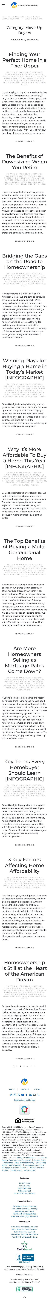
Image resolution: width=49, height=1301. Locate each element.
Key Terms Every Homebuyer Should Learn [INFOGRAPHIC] (24, 770)
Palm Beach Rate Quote (24, 1211)
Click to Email (24, 1186)
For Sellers (11, 180)
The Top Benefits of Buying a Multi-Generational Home (24, 549)
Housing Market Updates (28, 390)
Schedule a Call (24, 1191)
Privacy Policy (15, 1170)
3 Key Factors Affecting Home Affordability (24, 865)
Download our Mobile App (24, 1100)
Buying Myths (21, 76)
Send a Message (24, 1188)
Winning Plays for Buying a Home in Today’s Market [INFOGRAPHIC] (24, 369)
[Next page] (35, 1066)
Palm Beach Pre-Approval (24, 1232)
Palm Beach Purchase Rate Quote (24, 1234)
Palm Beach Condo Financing (21, 80)
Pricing (34, 485)
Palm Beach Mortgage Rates (30, 184)
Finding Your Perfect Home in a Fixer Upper (24, 60)
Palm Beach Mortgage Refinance (24, 1216)
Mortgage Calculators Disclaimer (15, 1168)
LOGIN (37, 1089)
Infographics (12, 392)
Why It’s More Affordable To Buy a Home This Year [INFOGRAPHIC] (24, 457)
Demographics (23, 178)
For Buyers (19, 78)
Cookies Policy (40, 1160)
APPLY (12, 1089)
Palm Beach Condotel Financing (24, 1209)
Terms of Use (30, 1170)
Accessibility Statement (26, 1158)
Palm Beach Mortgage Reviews (24, 1237)
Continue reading (24, 141)
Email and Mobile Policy (24, 1163)
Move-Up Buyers (35, 78)
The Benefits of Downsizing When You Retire (24, 161)
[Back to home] (24, 5)
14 (31, 1066)
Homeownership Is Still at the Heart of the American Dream (24, 971)
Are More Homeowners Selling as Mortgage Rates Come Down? (24, 660)
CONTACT (24, 1089)
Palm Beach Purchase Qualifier (24, 1229)
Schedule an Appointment (24, 1193)
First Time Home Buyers (27, 388)
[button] (3, 5)
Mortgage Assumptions (34, 1165)
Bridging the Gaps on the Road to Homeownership (24, 261)
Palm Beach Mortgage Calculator (24, 1227)
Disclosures (8, 1163)
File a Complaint (16, 1165)
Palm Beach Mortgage (18, 483)
